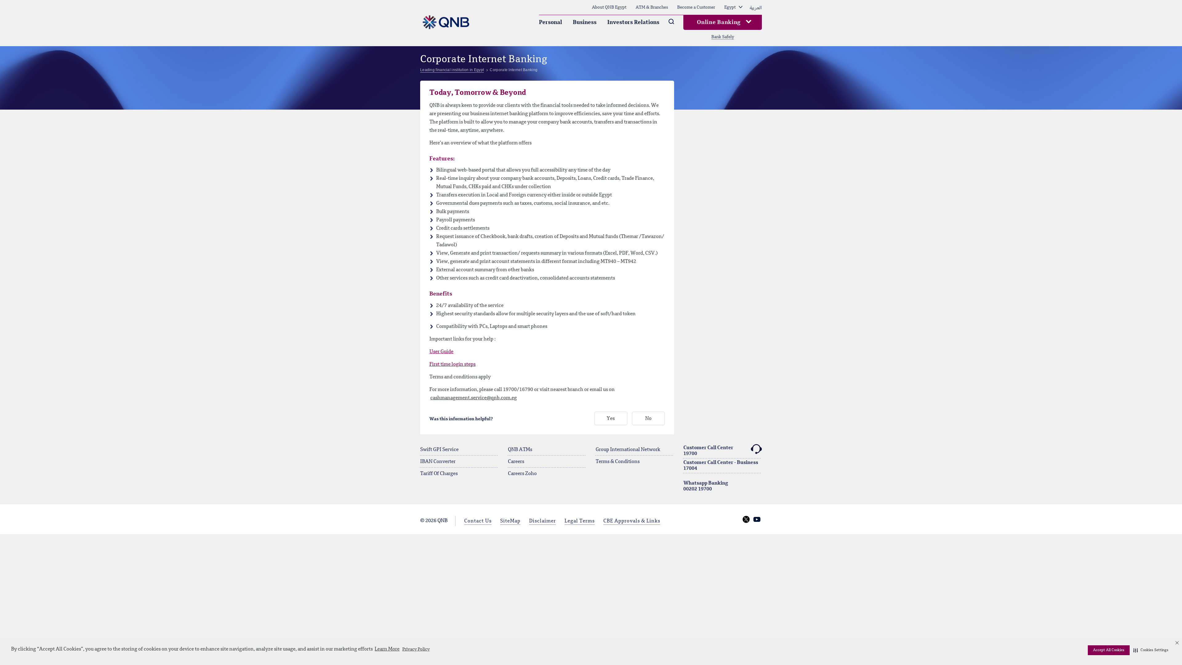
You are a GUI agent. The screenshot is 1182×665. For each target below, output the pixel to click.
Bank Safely (722, 37)
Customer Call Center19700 (708, 450)
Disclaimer (542, 521)
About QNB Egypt (609, 7)
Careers (516, 461)
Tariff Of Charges (439, 473)
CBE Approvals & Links (631, 521)
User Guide (441, 351)
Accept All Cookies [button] (1108, 650)
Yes (611, 418)
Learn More (387, 649)
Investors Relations (633, 22)
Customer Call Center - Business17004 (720, 465)
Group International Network (628, 449)
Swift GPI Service (439, 449)
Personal (550, 22)
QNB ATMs (520, 449)
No (648, 418)
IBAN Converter (438, 461)
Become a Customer (696, 7)
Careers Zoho (522, 473)
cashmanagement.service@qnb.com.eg (473, 398)
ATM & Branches (652, 7)
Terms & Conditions (618, 461)
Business (585, 22)
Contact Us (478, 521)
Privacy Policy (416, 649)
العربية (756, 7)
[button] (1151, 650)
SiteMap (510, 521)
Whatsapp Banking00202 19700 (705, 486)
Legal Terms (580, 521)
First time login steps (452, 364)
